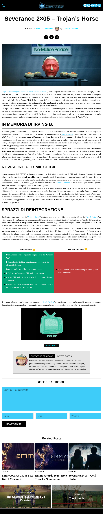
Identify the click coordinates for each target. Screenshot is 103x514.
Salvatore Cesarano (70, 29)
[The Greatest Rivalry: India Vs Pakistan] (25, 496)
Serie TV (39, 29)
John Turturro (67, 134)
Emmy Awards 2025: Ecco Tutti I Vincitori (17, 477)
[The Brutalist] (77, 496)
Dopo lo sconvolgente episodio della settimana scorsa (24, 92)
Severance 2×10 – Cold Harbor (82, 477)
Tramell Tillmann (63, 183)
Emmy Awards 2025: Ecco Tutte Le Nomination (51, 477)
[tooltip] (85, 5)
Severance (49, 29)
